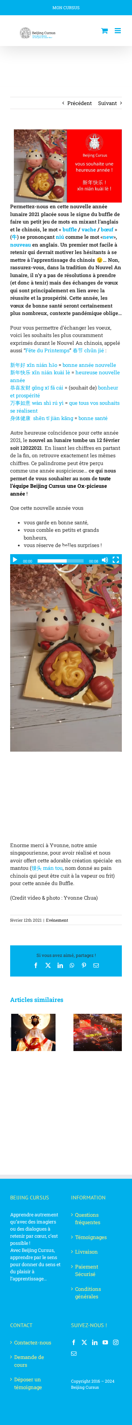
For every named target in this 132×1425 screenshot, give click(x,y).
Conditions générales (88, 1292)
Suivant (107, 103)
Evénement (57, 920)
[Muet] (105, 560)
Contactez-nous (32, 1342)
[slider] (61, 561)
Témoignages (91, 1237)
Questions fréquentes (87, 1218)
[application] (66, 559)
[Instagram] (115, 1342)
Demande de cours (29, 1361)
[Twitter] (84, 1342)
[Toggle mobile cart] (104, 30)
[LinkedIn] (94, 1342)
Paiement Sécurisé (86, 1270)
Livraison (86, 1251)
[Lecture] (15, 560)
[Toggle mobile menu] (118, 30)
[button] (15, 1032)
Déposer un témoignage (28, 1383)
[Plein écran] (115, 560)
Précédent (79, 103)
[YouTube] (105, 1342)
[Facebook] (73, 1342)
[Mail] (73, 1353)
